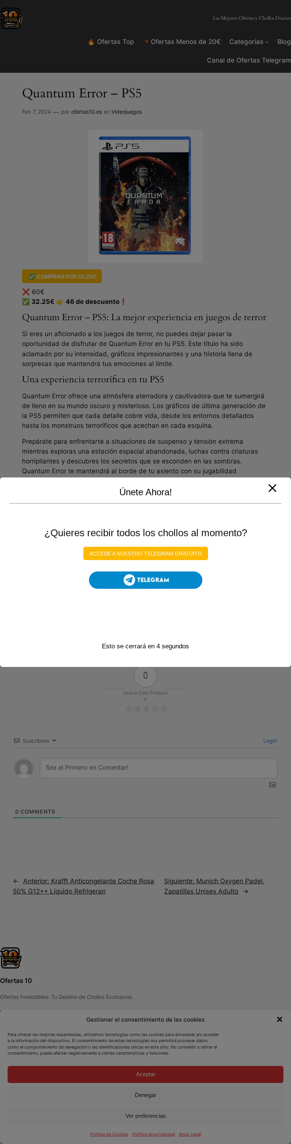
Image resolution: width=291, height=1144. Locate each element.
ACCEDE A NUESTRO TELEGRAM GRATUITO (145, 553)
